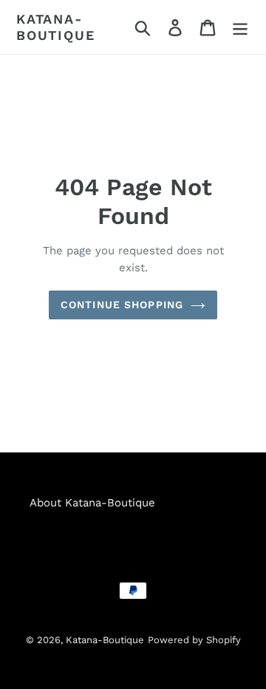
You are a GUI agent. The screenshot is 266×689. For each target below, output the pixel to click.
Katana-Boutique (55, 27)
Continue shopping (122, 304)
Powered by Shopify (194, 639)
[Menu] (240, 27)
